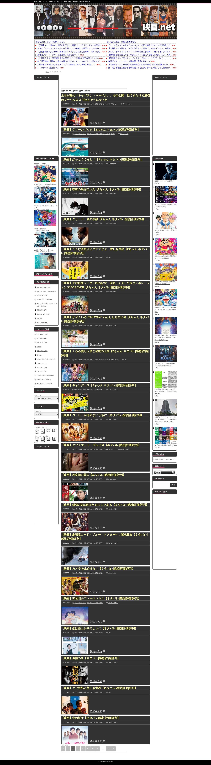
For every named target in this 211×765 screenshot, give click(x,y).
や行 (54, 431)
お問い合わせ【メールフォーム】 (165, 459)
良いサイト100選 (42, 367)
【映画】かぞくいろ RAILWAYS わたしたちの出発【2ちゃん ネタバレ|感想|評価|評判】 (105, 319)
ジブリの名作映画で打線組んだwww (166, 445)
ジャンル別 (106, 104)
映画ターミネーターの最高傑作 (164, 181)
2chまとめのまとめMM (44, 379)
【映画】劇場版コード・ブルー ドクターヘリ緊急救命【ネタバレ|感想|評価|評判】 (104, 536)
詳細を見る (96, 123)
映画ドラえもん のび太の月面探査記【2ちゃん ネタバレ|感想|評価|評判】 (165, 310)
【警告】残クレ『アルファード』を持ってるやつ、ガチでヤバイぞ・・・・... (140, 58)
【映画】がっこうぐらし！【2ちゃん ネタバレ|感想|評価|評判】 (102, 159)
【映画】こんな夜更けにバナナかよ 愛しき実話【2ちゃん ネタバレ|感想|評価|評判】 (104, 251)
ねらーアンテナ (41, 371)
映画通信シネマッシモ (43, 287)
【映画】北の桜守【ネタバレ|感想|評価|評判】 (90, 717)
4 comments (112, 163)
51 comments (124, 449)
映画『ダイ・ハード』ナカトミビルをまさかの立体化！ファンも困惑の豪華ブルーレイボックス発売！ (165, 419)
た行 (54, 429)
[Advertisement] (105, 80)
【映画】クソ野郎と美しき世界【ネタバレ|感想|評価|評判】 (99, 688)
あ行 (37, 429)
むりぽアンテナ (41, 363)
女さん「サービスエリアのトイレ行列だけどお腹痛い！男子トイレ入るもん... (69, 48)
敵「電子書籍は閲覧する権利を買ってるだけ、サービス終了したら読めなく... (69, 61)
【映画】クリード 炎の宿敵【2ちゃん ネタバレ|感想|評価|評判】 (103, 219)
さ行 (48, 429)
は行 (42, 431)
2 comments (112, 479)
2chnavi (39, 346)
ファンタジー (115, 359)
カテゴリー (37, 395)
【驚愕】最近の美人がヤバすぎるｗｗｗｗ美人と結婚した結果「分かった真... (69, 52)
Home (47, 72)
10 (108, 748)
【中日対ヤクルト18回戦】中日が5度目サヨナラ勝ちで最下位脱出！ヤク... (68, 58)
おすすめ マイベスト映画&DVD (46, 291)
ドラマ (113, 134)
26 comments (112, 223)
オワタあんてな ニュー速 (44, 383)
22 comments (124, 134)
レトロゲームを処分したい (48, 68)
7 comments (112, 193)
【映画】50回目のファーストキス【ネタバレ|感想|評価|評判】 (101, 598)
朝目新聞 (39, 318)
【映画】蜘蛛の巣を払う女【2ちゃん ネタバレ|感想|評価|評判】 (102, 189)
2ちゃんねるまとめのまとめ (45, 375)
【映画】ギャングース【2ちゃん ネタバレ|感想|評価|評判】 (99, 385)
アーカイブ (37, 411)
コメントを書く (113, 325)
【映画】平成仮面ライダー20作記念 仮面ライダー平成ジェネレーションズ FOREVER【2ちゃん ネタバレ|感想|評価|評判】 (105, 285)
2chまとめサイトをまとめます (46, 359)
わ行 (42, 433)
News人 (39, 355)
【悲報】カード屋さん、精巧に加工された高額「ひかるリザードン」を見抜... (69, 45)
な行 (37, 431)
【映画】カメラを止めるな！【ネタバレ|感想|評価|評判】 (98, 568)
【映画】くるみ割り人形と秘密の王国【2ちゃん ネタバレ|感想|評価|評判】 (105, 353)
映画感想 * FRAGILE (43, 314)
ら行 (37, 433)
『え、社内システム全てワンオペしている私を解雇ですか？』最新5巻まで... (139, 45)
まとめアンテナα (42, 338)
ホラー (113, 449)
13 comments (127, 104)
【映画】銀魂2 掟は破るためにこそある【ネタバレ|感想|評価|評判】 (105, 504)
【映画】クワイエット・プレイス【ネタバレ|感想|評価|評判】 (101, 445)
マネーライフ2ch (42, 295)
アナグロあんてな (42, 342)
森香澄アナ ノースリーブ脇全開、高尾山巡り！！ (58, 55)
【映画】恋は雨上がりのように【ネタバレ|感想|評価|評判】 (99, 628)
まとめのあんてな (42, 351)
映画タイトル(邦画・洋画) (95, 104)
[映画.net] (105, 38)
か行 (42, 429)
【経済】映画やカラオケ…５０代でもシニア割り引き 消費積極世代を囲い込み (165, 391)
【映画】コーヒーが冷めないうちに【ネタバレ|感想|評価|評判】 (102, 415)
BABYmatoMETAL (42, 322)
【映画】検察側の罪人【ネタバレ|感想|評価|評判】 (93, 474)
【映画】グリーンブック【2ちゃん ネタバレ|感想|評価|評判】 (100, 129)
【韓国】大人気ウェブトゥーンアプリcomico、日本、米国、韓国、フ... (66, 64)
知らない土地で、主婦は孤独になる (121, 42)
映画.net (110, 762)
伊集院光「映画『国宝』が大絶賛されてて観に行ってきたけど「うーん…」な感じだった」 (165, 338)
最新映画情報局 (41, 310)
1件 (109, 257)
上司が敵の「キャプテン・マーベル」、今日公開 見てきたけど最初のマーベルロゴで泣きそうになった (105, 97)
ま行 (48, 431)
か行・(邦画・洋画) (80, 104)
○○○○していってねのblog (44, 299)
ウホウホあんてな (42, 334)
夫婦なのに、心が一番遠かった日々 (50, 42)
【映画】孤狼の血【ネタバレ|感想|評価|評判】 (90, 658)
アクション (114, 104)
